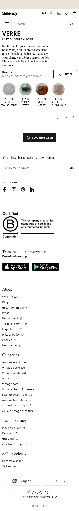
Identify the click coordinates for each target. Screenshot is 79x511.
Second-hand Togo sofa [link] (17, 405)
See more (7, 65)
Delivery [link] (9, 433)
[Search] (72, 23)
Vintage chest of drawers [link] (18, 389)
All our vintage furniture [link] (18, 411)
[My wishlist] (66, 13)
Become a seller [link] (12, 461)
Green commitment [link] (14, 307)
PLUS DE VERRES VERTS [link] (25, 102)
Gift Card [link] (10, 438)
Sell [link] (43, 13)
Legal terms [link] (12, 329)
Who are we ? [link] (10, 297)
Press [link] (5, 313)
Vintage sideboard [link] (14, 373)
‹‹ (58, 118)
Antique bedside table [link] (16, 400)
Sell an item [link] (9, 466)
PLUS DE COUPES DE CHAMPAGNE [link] (58, 102)
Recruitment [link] (12, 318)
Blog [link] (5, 302)
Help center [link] (12, 345)
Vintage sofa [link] (10, 384)
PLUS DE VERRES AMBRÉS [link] (42, 102)
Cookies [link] (9, 340)
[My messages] (59, 13)
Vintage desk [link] (10, 378)
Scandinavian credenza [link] (17, 394)
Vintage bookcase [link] (13, 367)
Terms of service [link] (15, 323)
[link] (10, 14)
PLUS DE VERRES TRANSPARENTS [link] (9, 102)
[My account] (51, 13)
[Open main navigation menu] (7, 23)
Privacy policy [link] (13, 334)
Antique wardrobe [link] (14, 362)
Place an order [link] (14, 428)
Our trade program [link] (14, 444)
